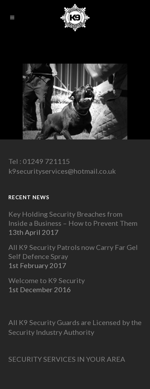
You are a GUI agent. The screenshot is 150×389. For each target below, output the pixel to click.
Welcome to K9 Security (46, 280)
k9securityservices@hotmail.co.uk (62, 171)
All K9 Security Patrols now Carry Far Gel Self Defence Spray (73, 251)
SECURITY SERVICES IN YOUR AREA (66, 359)
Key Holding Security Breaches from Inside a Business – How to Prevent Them (72, 218)
